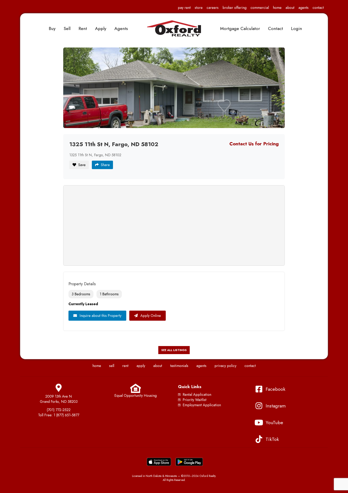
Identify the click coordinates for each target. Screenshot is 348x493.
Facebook (275, 389)
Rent (83, 28)
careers (213, 7)
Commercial (260, 7)
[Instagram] (259, 406)
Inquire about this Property (100, 315)
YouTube (274, 422)
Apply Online (150, 315)
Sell (67, 28)
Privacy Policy (225, 365)
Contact (318, 7)
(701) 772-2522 (58, 409)
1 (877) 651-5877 (66, 415)
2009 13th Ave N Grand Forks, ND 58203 (59, 399)
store (199, 7)
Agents (303, 7)
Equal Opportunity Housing (135, 395)
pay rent (184, 7)
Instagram (276, 405)
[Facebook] (259, 389)
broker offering (234, 7)
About (290, 7)
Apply (100, 28)
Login (296, 28)
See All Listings (174, 350)
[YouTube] (259, 422)
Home (277, 7)
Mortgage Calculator (240, 28)
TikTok (272, 439)
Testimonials (179, 365)
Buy (52, 28)
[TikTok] (259, 439)
